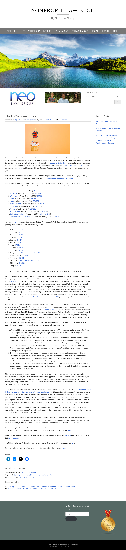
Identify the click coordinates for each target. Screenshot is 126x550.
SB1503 (20, 235)
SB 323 (21, 237)
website (68, 435)
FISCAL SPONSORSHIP (30, 31)
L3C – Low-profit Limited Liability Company (63, 428)
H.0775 (35, 191)
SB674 (19, 242)
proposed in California (56, 163)
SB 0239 (36, 201)
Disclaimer (63, 544)
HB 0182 (40, 196)
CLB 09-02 (55, 216)
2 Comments (62, 120)
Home (50, 544)
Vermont (13, 191)
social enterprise (46, 475)
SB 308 (41, 204)
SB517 (20, 230)
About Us (56, 544)
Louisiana (13, 206)
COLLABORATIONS (80, 31)
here (70, 430)
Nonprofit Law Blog (63, 10)
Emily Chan (31, 120)
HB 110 (21, 250)
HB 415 (21, 258)
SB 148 (33, 198)
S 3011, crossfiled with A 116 (29, 260)
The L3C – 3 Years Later (28, 477)
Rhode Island (15, 211)
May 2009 (14, 281)
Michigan (13, 193)
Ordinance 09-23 (44, 214)
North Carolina (15, 204)
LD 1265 (33, 209)
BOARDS (47, 31)
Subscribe (71, 519)
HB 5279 (44, 211)
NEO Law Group (73, 544)
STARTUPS (11, 31)
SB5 (19, 232)
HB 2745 (20, 266)
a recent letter (48, 309)
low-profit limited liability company (28, 475)
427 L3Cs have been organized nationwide (58, 178)
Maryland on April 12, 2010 (72, 165)
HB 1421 (38, 206)
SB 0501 (20, 248)
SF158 (17, 245)
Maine (12, 209)
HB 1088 (22, 263)
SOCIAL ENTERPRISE (101, 31)
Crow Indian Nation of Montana (21, 216)
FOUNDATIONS (61, 31)
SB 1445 (38, 193)
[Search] (117, 102)
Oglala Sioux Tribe (16, 214)
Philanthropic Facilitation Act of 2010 (46, 297)
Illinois (12, 201)
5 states (19, 168)
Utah (12, 198)
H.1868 (25, 255)
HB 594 (20, 240)
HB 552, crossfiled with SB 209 (29, 253)
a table (17, 222)
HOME (116, 31)
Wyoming (13, 196)
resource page (13, 438)
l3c (15, 475)
